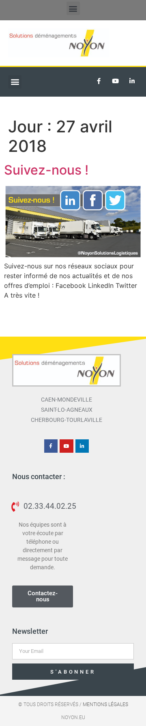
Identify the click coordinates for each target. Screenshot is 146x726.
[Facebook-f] (98, 81)
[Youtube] (115, 81)
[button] (73, 8)
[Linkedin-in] (132, 81)
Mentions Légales (105, 704)
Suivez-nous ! (46, 170)
